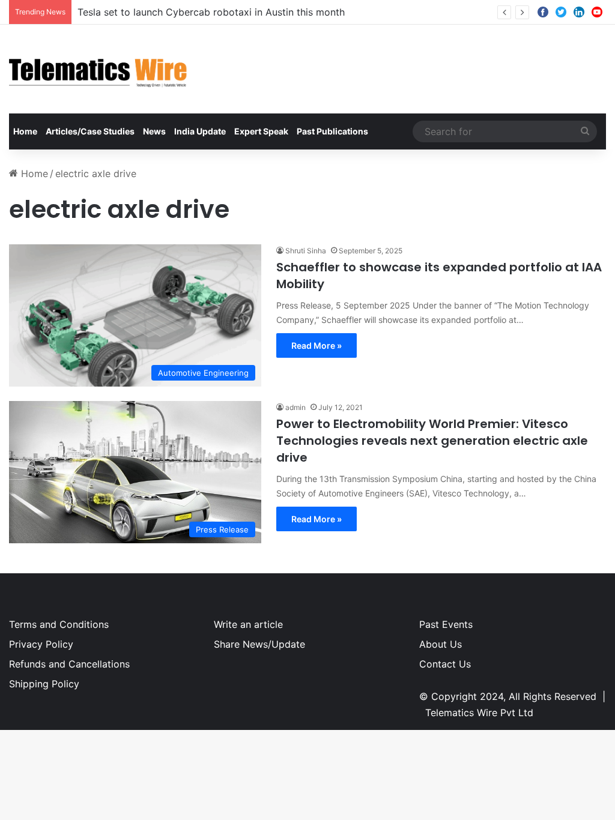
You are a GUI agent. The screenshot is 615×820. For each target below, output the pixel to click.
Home (25, 131)
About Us (440, 644)
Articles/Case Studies (90, 131)
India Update (200, 131)
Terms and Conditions (59, 624)
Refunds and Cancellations (69, 664)
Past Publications (332, 131)
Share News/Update (259, 644)
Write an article (248, 624)
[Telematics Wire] (98, 69)
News (154, 131)
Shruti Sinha (305, 250)
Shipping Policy (44, 684)
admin (295, 407)
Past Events (446, 624)
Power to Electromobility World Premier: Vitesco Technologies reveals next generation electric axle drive (432, 440)
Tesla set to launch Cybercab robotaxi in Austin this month (211, 12)
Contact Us (445, 664)
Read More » (316, 345)
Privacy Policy (41, 644)
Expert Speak (261, 131)
